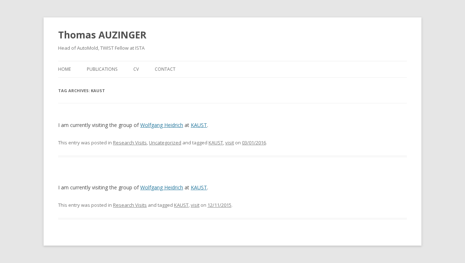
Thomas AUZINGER (102, 34)
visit (229, 142)
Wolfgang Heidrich (161, 125)
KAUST (199, 125)
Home (64, 69)
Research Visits (130, 142)
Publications (102, 69)
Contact (165, 69)
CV (136, 69)
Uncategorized (165, 142)
